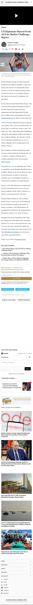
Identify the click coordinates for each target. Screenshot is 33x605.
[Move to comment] (22, 49)
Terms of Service (13, 283)
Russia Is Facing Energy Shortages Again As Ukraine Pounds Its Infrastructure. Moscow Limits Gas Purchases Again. (16, 463)
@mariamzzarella (20, 239)
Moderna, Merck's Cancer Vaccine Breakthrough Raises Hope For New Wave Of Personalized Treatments (15, 434)
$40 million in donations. (12, 232)
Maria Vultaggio (13, 42)
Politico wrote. (5, 162)
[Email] (19, 49)
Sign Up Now (6, 400)
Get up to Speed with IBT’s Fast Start (22, 398)
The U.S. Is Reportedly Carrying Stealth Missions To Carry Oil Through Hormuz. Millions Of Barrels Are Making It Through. (16, 524)
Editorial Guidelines (24, 300)
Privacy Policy (23, 283)
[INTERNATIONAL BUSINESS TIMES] (17, 2)
